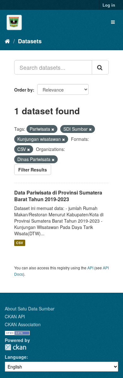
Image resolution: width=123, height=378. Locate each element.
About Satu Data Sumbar (30, 308)
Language (15, 357)
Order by (23, 90)
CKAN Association (23, 324)
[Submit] (100, 67)
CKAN (15, 347)
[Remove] (52, 129)
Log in (108, 5)
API (90, 267)
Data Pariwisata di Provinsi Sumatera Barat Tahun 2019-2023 (58, 196)
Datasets (30, 41)
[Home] (7, 41)
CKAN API (15, 316)
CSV (19, 242)
